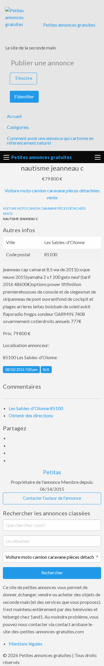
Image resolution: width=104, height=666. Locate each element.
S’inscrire (23, 78)
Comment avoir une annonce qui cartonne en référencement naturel (50, 140)
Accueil (14, 116)
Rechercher (52, 572)
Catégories (18, 127)
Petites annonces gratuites (69, 24)
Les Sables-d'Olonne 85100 (36, 408)
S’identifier (24, 96)
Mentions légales (25, 643)
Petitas (52, 472)
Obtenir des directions (31, 415)
